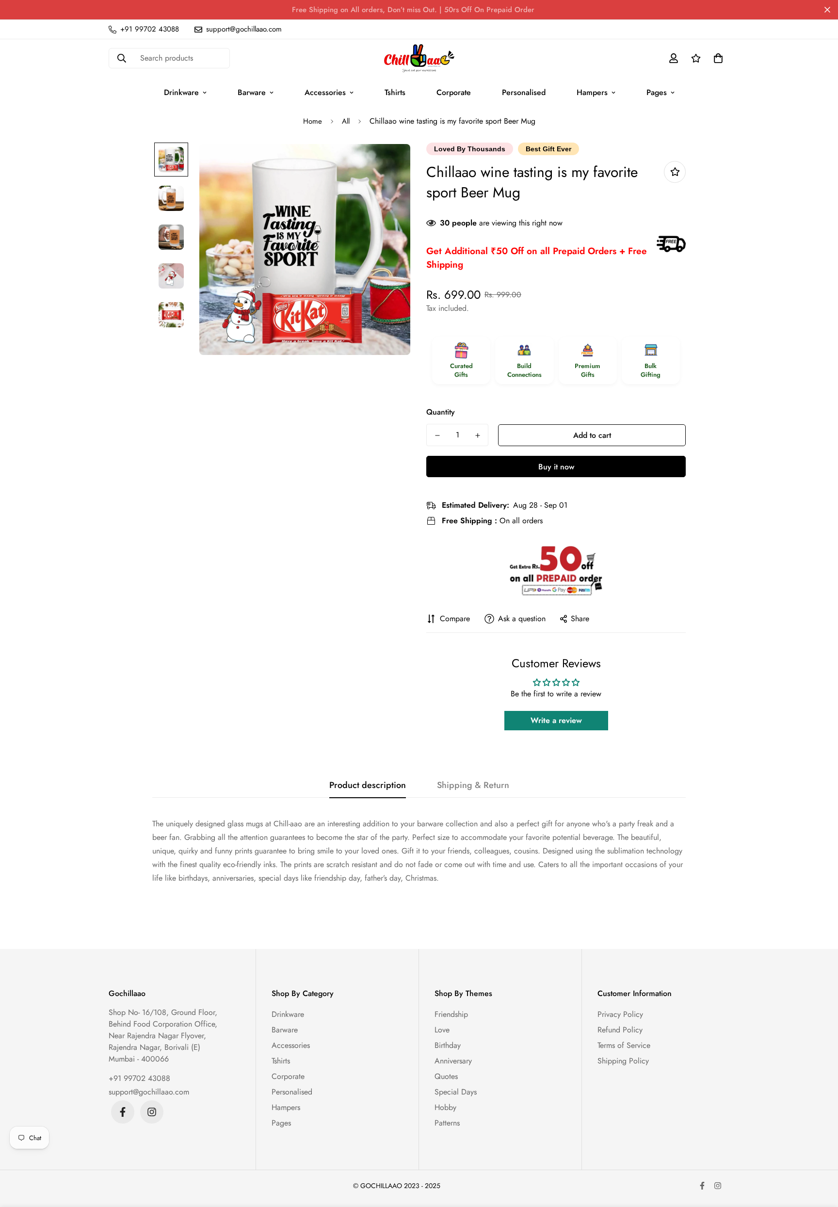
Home (312, 121)
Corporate (453, 92)
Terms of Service (623, 1045)
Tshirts (395, 92)
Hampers (592, 92)
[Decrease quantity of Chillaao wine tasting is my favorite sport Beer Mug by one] (437, 435)
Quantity (440, 412)
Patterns (447, 1122)
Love (442, 1029)
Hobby (445, 1107)
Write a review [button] (556, 720)
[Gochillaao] (419, 58)
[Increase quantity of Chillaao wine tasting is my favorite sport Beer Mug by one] (477, 435)
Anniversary (453, 1060)
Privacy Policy (620, 1014)
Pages (656, 92)
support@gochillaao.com (149, 1091)
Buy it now (556, 466)
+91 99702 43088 (139, 1078)
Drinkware (181, 92)
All (346, 121)
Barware (252, 92)
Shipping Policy (623, 1060)
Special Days (456, 1091)
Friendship (451, 1014)
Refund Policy (620, 1029)
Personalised (524, 92)
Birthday (448, 1045)
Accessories (325, 92)
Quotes (446, 1076)
